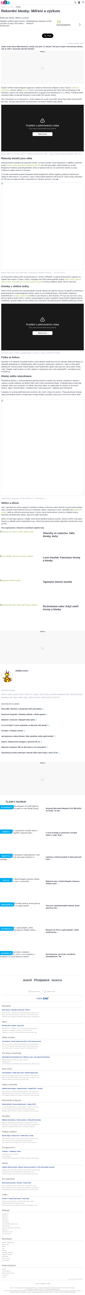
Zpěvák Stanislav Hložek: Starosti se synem (13, 1203)
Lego (3, 1248)
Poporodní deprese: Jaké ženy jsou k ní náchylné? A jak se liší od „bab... (20, 1173)
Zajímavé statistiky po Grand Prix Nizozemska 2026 (15, 1079)
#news (19, 1151)
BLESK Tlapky (6, 1135)
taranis (15, 694)
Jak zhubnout (6, 1041)
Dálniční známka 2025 (31, 1073)
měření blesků (46, 697)
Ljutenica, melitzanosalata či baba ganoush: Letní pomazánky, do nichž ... (20, 1122)
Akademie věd (6, 697)
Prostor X (5, 1198)
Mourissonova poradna (9, 1183)
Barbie (3, 1246)
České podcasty (6, 1271)
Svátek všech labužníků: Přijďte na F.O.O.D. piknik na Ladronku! (18, 1126)
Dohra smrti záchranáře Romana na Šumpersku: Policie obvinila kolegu (20, 1014)
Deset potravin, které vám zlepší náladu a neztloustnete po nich (18, 1171)
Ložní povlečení (6, 1258)
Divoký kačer (16, 1135)
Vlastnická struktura (26, 1292)
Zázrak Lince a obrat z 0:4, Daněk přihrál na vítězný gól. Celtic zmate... (20, 1032)
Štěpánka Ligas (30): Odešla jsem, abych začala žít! (15, 1059)
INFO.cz (28, 1010)
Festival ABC (27, 1183)
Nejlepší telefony (22, 1088)
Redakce (43, 1283)
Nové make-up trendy (34, 1041)
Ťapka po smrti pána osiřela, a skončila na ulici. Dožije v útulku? (18, 1201)
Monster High (5, 1244)
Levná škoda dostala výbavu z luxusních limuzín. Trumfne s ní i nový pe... (20, 1107)
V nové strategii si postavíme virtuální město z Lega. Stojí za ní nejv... (19, 1185)
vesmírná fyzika (76, 694)
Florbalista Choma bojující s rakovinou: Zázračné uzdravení (17, 1030)
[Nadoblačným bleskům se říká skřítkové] (42, 495)
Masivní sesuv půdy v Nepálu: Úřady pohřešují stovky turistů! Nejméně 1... (21, 1044)
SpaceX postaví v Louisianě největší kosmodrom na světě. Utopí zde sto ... (21, 1091)
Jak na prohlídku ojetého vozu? (10, 1224)
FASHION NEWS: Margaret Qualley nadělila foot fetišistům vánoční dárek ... (21, 1158)
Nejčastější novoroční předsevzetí (12, 1057)
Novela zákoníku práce (20, 1104)
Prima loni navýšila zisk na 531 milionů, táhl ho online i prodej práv (18, 1109)
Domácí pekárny (22, 1120)
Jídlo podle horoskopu (34, 1120)
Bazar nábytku (5, 1260)
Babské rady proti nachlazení (27, 1167)
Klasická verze (35, 991)
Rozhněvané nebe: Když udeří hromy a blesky (60, 608)
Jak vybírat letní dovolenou (42, 1057)
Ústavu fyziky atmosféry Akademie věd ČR (23, 165)
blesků (25, 90)
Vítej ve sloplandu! (6, 1156)
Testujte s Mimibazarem (8, 1242)
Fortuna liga (25, 1198)
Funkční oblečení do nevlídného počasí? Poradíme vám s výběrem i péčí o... (21, 1063)
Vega (15, 697)
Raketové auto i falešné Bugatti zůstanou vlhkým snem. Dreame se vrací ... (21, 1077)
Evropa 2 (4, 1277)
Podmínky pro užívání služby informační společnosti (41, 1290)
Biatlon (14, 1025)
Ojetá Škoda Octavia (7, 1231)
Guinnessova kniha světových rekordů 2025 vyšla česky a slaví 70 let (29, 753)
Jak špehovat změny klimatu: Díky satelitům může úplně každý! (27, 736)
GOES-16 (28, 694)
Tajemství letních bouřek (57, 581)
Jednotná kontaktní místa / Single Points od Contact (45, 1292)
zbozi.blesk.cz (5, 1222)
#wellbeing (13, 1151)
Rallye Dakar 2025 (18, 1073)
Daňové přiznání (7, 1104)
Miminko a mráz (28, 1057)
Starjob (4, 1269)
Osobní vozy (5, 1218)
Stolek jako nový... (6, 1061)
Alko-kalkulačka (7, 1073)
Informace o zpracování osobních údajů (65, 1290)
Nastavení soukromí (14, 1292)
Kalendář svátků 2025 (18, 1010)
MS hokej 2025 (6, 1025)
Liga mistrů (20, 1025)
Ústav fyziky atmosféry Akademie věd (54, 694)
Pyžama (4, 1250)
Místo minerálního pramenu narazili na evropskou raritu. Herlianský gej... (20, 1138)
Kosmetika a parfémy (7, 1252)
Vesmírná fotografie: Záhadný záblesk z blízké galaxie (23, 714)
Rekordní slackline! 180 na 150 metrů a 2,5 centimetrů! (23, 747)
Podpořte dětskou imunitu (10, 1167)
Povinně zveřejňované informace (67, 1292)
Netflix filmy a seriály (27, 1135)
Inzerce (57, 980)
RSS (48, 1283)
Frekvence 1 (5, 1275)
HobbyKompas (6, 1225)
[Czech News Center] (46, 998)
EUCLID (56, 697)
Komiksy (19, 1183)
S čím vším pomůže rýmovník (45, 1167)
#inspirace (5, 1151)
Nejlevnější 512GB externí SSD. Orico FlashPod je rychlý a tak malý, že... (20, 1093)
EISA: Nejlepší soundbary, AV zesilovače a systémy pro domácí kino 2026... (21, 1095)
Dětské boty (5, 1256)
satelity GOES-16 (20, 296)
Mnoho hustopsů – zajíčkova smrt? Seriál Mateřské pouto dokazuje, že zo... (21, 1012)
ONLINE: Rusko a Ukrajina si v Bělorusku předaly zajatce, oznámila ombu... (21, 1016)
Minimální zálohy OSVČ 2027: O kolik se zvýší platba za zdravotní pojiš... (20, 1111)
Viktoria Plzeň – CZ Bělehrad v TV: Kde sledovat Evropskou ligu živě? (19, 1028)
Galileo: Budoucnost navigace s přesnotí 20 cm (20, 742)
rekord (3, 694)
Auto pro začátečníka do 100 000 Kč (11, 1227)
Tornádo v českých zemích (12, 731)
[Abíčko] (5, 4)
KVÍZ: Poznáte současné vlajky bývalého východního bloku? (17, 1140)
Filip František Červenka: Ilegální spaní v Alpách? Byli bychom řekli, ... (19, 1142)
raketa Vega (22, 697)
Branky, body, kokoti (15, 1198)
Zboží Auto (4, 1229)
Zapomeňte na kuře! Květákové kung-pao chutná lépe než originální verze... (21, 1124)
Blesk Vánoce (6, 1010)
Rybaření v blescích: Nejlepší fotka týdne (18, 720)
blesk (21, 694)
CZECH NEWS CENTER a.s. (30, 1287)
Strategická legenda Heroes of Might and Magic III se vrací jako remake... (20, 1189)
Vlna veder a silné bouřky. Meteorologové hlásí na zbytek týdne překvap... (20, 1046)
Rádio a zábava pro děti (8, 1273)
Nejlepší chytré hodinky (9, 1088)
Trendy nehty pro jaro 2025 (19, 1041)
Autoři (27, 980)
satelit (9, 694)
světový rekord (34, 697)
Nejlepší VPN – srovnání (35, 1088)
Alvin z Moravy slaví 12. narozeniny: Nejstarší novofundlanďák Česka (19, 1048)
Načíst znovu (42, 134)
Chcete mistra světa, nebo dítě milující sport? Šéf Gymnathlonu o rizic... (20, 1205)
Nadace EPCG (32, 1104)
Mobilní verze (51, 991)
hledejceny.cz (5, 1214)
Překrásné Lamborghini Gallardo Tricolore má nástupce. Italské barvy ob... (21, 1075)
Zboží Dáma (5, 1220)
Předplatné (42, 980)
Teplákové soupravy (7, 1254)
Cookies (78, 1290)
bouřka (35, 694)
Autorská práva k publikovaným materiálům (15, 1290)
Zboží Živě (4, 1216)
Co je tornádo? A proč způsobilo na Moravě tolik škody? (24, 725)
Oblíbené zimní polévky (9, 1120)
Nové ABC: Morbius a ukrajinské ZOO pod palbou (21, 709)
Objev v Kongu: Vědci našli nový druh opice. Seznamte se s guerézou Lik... (21, 1187)
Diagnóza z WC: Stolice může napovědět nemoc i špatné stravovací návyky (21, 1169)
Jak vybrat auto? (6, 1233)
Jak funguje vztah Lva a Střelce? (10, 1154)
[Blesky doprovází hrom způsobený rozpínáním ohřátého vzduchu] (42, 269)
